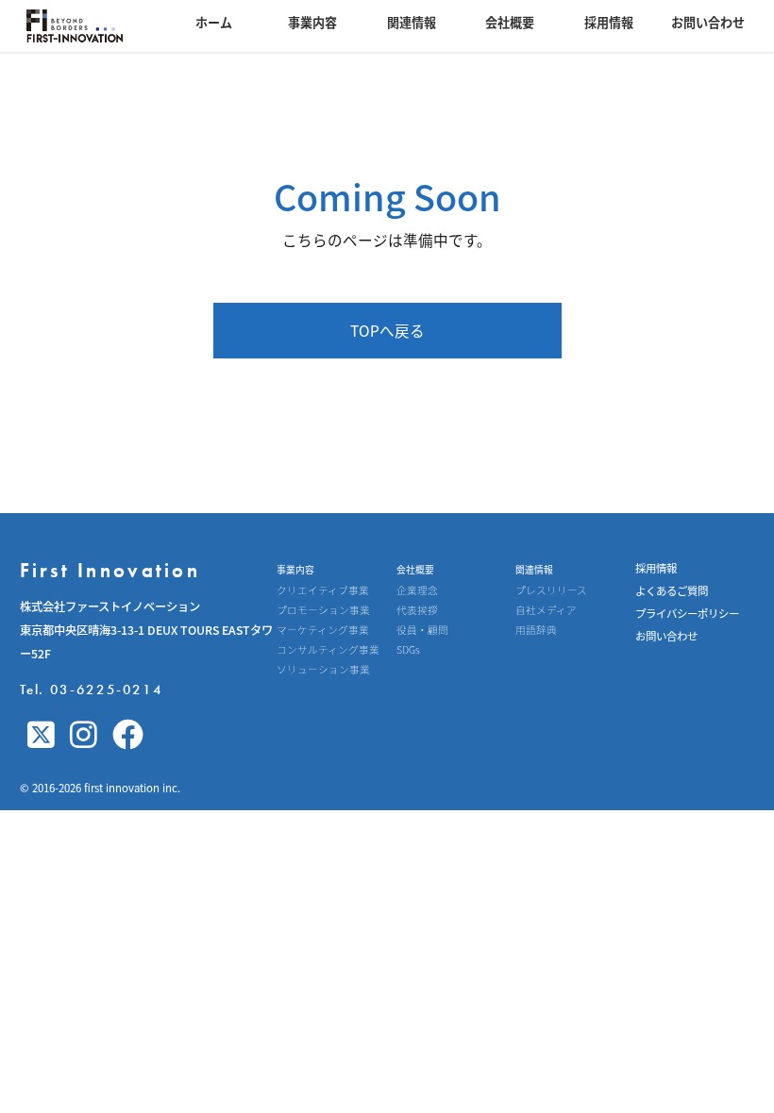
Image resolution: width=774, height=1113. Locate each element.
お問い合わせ (708, 22)
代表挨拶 (417, 611)
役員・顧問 (422, 630)
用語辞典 (536, 630)
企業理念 (417, 591)
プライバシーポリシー (687, 613)
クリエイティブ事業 (323, 591)
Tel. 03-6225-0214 (91, 689)
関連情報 (411, 22)
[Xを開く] (41, 735)
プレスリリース (551, 591)
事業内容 (312, 22)
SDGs (408, 650)
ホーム (213, 22)
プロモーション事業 (323, 611)
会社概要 (509, 22)
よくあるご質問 (671, 590)
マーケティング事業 (323, 630)
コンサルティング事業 (328, 650)
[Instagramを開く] (83, 735)
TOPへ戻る (387, 330)
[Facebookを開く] (127, 735)
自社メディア (546, 611)
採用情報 (608, 22)
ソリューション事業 (323, 670)
